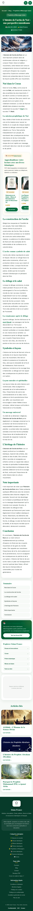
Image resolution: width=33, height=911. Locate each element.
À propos (16, 865)
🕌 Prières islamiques (16, 846)
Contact (16, 870)
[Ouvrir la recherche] (26, 3)
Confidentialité (12, 908)
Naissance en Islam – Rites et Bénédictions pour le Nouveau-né (12, 198)
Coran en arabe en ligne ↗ (16, 876)
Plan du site (16, 897)
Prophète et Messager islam (22, 10)
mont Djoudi (7, 322)
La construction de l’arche (12, 592)
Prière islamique (16, 658)
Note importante (9, 610)
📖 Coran (16, 857)
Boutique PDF (16, 873)
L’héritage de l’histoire (11, 605)
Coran (16, 653)
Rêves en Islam (16, 663)
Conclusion (8, 614)
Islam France (17, 155)
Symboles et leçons (10, 601)
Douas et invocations (16, 648)
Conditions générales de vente (16, 895)
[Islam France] (3, 3)
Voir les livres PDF (16, 635)
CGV (18, 908)
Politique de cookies (16, 889)
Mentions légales (16, 887)
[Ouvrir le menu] (30, 3)
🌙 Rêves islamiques (16, 843)
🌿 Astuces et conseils (16, 838)
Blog (10, 10)
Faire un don (16, 669)
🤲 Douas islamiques (16, 840)
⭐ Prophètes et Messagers (16, 848)
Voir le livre (11, 209)
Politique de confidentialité (16, 892)
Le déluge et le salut (10, 596)
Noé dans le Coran (10, 587)
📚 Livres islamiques (16, 851)
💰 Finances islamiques (16, 854)
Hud (22, 109)
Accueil (4, 10)
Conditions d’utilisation (16, 884)
